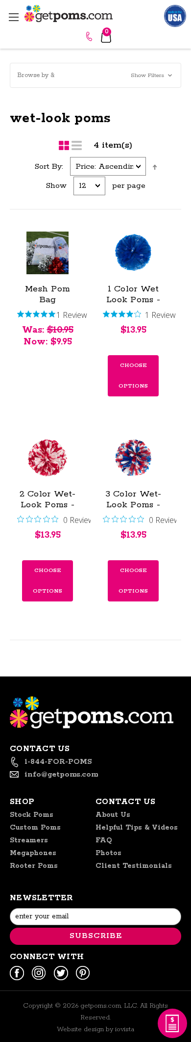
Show (56, 186)
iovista (124, 1029)
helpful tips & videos (137, 827)
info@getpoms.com (61, 774)
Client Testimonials (134, 865)
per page (128, 186)
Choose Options (133, 376)
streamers (29, 840)
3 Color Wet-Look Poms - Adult (133, 505)
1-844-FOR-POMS (90, 36)
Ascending (155, 167)
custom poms (35, 827)
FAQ (104, 840)
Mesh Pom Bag (47, 294)
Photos (108, 853)
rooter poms (34, 865)
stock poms (31, 814)
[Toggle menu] (13, 16)
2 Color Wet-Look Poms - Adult (48, 505)
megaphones (33, 853)
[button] (95, 75)
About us (113, 814)
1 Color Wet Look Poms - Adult (133, 300)
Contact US (126, 802)
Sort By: (49, 166)
